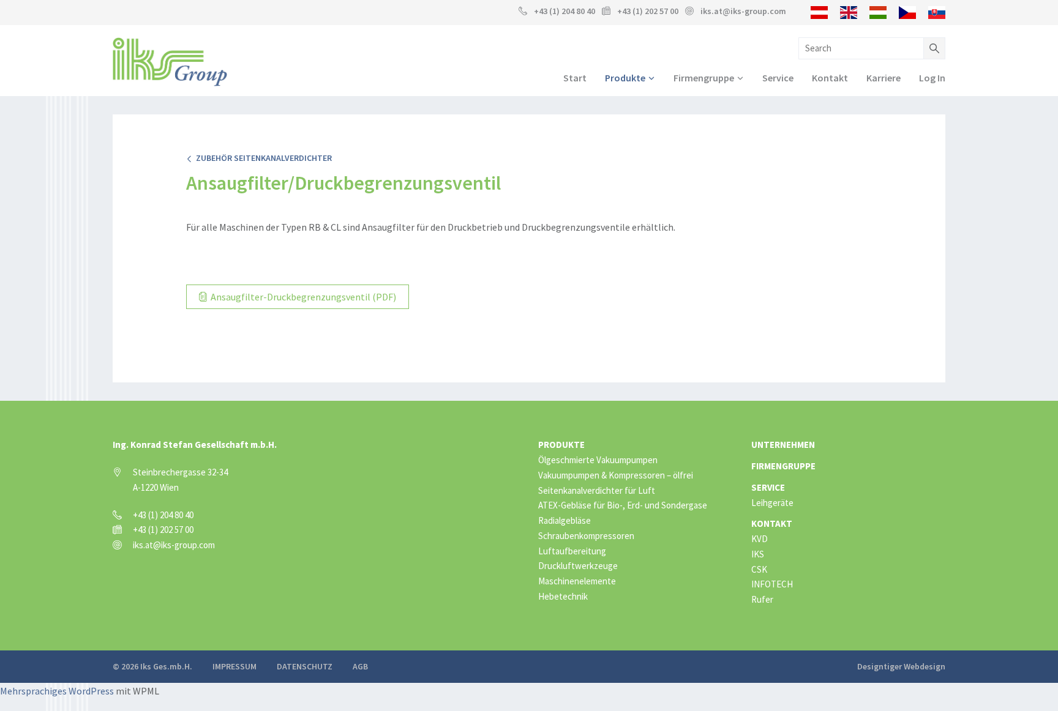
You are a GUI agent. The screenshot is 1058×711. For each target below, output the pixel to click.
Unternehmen (783, 444)
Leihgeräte (772, 502)
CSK (759, 569)
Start (575, 78)
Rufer (762, 599)
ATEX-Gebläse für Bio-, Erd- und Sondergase (622, 505)
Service (778, 78)
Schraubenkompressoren (586, 536)
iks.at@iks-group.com (743, 11)
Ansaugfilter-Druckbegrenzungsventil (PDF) (302, 297)
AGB (360, 666)
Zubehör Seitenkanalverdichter (262, 157)
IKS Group (170, 61)
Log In (932, 78)
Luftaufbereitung (572, 551)
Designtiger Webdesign (901, 666)
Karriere (883, 78)
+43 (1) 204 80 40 (564, 11)
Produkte (625, 78)
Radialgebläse (564, 520)
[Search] (934, 48)
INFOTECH (772, 584)
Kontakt (830, 78)
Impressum (234, 666)
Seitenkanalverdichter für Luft (596, 490)
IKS (757, 554)
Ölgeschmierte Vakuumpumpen (598, 460)
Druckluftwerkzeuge (578, 565)
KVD (759, 539)
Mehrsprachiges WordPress (57, 691)
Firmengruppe (703, 78)
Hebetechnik (563, 596)
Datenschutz (304, 666)
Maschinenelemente (577, 581)
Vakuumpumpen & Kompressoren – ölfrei (615, 475)
